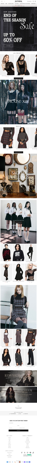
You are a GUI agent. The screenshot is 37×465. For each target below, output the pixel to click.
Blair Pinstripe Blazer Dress (18, 366)
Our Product (27, 440)
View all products (18, 78)
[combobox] (18, 425)
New (6, 3)
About (27, 437)
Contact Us (26, 413)
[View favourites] (33, 1)
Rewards (27, 443)
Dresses (2, 3)
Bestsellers (11, 3)
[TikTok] (33, 452)
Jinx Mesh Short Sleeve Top (30, 281)
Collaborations (27, 447)
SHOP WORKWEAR (18, 307)
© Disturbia (18, 460)
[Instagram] (27, 452)
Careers (28, 444)
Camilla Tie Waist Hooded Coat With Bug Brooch (18, 281)
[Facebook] (22, 452)
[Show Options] (27, 425)
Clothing (17, 3)
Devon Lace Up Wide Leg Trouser (31, 366)
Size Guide (9, 444)
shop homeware (18, 179)
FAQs (9, 440)
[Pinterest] (30, 452)
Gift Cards (9, 447)
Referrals (9, 446)
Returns (9, 443)
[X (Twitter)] (24, 452)
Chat (20, 413)
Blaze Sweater (6, 261)
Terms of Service (9, 452)
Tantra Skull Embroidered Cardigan (6, 366)
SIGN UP (18, 430)
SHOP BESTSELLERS (18, 222)
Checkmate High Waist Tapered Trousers (31, 261)
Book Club (27, 446)
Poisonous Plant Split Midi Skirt (6, 281)
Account (9, 437)
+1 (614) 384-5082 (13, 413)
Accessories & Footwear (25, 3)
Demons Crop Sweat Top (18, 261)
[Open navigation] (1, 1)
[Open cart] (35, 1)
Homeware (33, 3)
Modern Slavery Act (9, 455)
